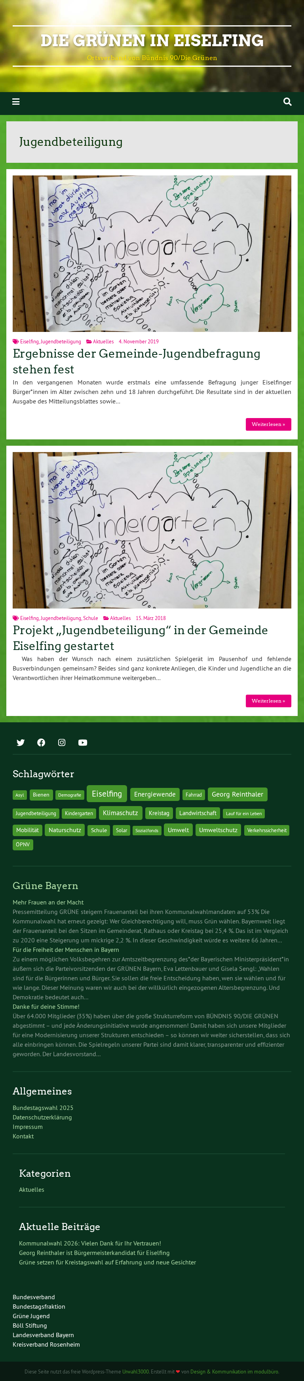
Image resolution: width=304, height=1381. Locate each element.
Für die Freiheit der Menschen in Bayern (66, 949)
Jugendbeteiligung (61, 341)
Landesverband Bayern (43, 1335)
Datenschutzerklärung (42, 1117)
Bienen (41, 794)
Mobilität (27, 830)
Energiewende (155, 794)
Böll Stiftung (30, 1325)
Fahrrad (194, 794)
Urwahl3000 (135, 1371)
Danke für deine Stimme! (46, 1006)
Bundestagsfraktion (39, 1306)
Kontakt (23, 1136)
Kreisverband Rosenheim (46, 1344)
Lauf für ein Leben (244, 813)
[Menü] (15, 101)
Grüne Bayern (45, 885)
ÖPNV (23, 844)
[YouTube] (82, 743)
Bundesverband (34, 1297)
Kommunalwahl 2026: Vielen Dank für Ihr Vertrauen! (90, 1243)
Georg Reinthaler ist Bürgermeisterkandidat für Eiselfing (94, 1253)
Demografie (69, 795)
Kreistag (159, 813)
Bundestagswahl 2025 (43, 1108)
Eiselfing (29, 341)
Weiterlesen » (268, 424)
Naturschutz (65, 830)
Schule (90, 618)
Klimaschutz (120, 812)
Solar (121, 830)
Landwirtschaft (198, 813)
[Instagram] (62, 743)
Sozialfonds (146, 830)
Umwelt (178, 830)
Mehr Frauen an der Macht (48, 902)
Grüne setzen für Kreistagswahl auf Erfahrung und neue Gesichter (107, 1262)
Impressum (28, 1126)
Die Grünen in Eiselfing (152, 40)
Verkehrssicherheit (267, 830)
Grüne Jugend (31, 1316)
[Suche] (287, 101)
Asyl (19, 795)
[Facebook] (41, 743)
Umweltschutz (218, 830)
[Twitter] (20, 743)
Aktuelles (103, 341)
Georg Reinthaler (237, 794)
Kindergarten (79, 813)
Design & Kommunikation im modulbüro (234, 1371)
